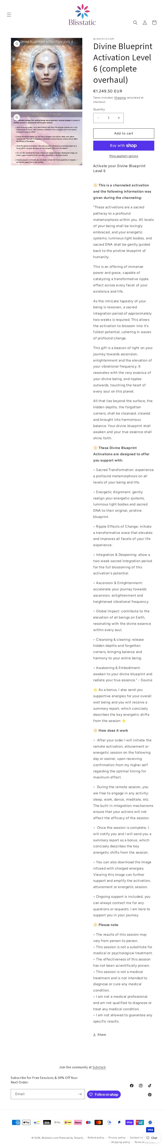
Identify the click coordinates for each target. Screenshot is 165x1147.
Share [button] (102, 1034)
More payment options (123, 155)
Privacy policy (117, 1137)
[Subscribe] (80, 1094)
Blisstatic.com (50, 1137)
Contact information (142, 1137)
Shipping (120, 97)
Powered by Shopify (71, 1137)
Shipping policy (120, 1142)
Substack (99, 1067)
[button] (9, 14)
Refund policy (96, 1137)
